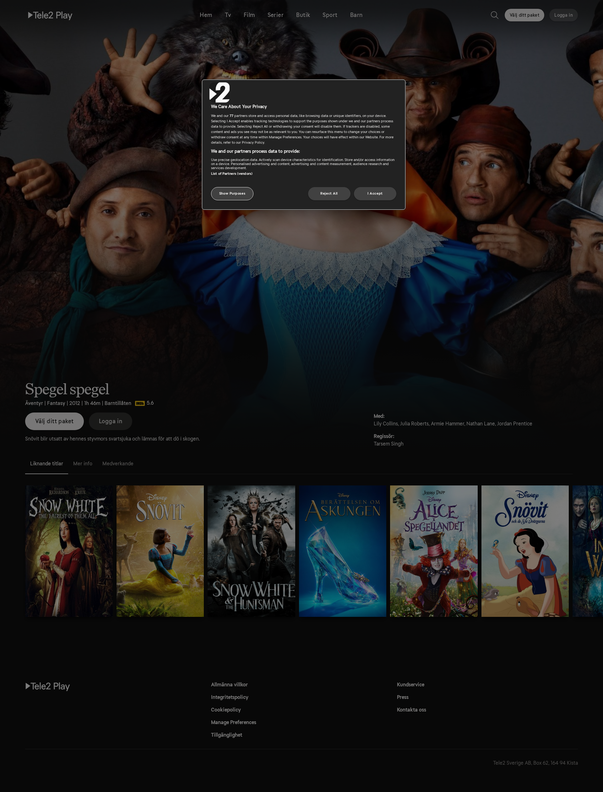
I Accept (375, 193)
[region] (304, 144)
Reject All (329, 193)
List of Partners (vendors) (232, 173)
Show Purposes (232, 193)
